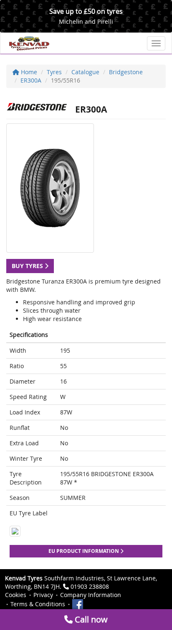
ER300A (30, 80)
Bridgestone (126, 72)
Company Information (90, 595)
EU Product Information (84, 551)
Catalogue (85, 72)
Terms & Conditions (37, 604)
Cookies (15, 595)
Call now (90, 619)
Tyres (54, 72)
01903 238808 (90, 586)
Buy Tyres (28, 266)
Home (28, 72)
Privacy (43, 595)
